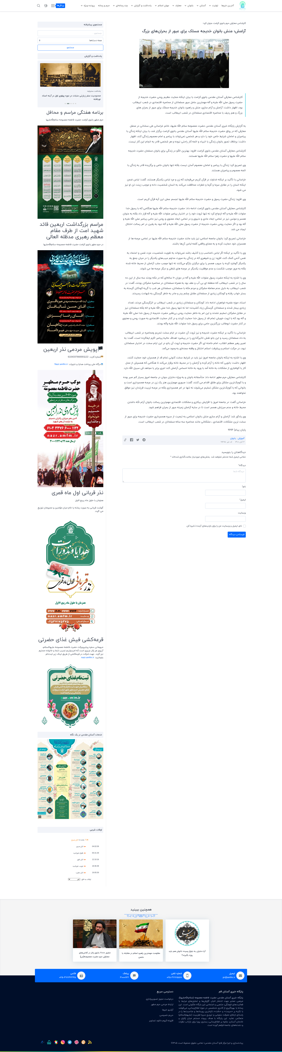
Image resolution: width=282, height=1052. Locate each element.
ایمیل (243, 499)
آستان (203, 5)
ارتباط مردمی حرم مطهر (162, 1004)
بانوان (190, 5)
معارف (178, 5)
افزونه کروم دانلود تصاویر (161, 1020)
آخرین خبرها (227, 5)
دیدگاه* (242, 465)
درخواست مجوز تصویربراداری (159, 999)
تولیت (215, 5)
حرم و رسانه (104, 5)
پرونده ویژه (89, 5)
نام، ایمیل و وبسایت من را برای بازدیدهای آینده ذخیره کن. (214, 526)
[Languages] (45, 5)
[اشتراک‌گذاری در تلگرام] (144, 440)
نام (244, 486)
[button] (75, 103)
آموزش (241, 438)
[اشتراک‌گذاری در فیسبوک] (131, 440)
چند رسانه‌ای (122, 5)
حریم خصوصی (166, 1015)
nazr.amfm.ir (87, 657)
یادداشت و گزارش (143, 5)
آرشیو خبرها (167, 1009)
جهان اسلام (163, 5)
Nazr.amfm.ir (61, 364)
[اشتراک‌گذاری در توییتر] (137, 440)
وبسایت (242, 512)
